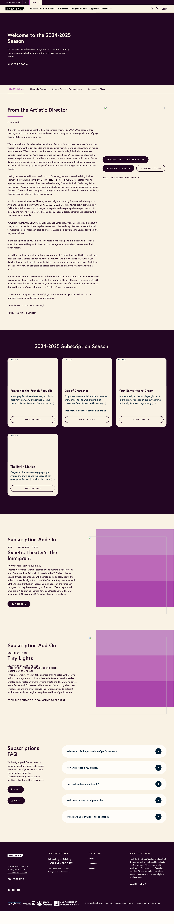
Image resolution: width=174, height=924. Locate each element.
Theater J (36, 2)
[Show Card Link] (33, 372)
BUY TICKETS (19, 604)
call (17, 789)
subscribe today (18, 64)
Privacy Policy (141, 903)
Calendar (93, 863)
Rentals (92, 869)
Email (17, 800)
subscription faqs (118, 168)
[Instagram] (13, 889)
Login (164, 8)
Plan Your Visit (46, 8)
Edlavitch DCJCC (13, 2)
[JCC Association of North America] (66, 903)
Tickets (32, 8)
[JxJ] (14, 903)
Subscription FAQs (96, 89)
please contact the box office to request (38, 700)
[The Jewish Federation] (44, 903)
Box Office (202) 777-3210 (17, 872)
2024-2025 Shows (16, 89)
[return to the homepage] (16, 855)
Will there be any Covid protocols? (85, 800)
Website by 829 (154, 903)
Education (63, 8)
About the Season (38, 89)
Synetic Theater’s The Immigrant (67, 89)
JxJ (26, 2)
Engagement (78, 8)
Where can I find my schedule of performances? (92, 751)
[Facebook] (9, 889)
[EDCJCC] (29, 903)
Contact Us (15, 879)
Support (93, 8)
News (91, 858)
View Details (33, 419)
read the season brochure (120, 177)
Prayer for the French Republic (31, 390)
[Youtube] (18, 889)
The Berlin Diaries (22, 466)
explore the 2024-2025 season (126, 159)
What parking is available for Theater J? (88, 816)
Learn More (137, 883)
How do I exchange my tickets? (83, 784)
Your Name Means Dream (136, 390)
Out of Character (76, 390)
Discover (105, 8)
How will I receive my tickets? (82, 767)
